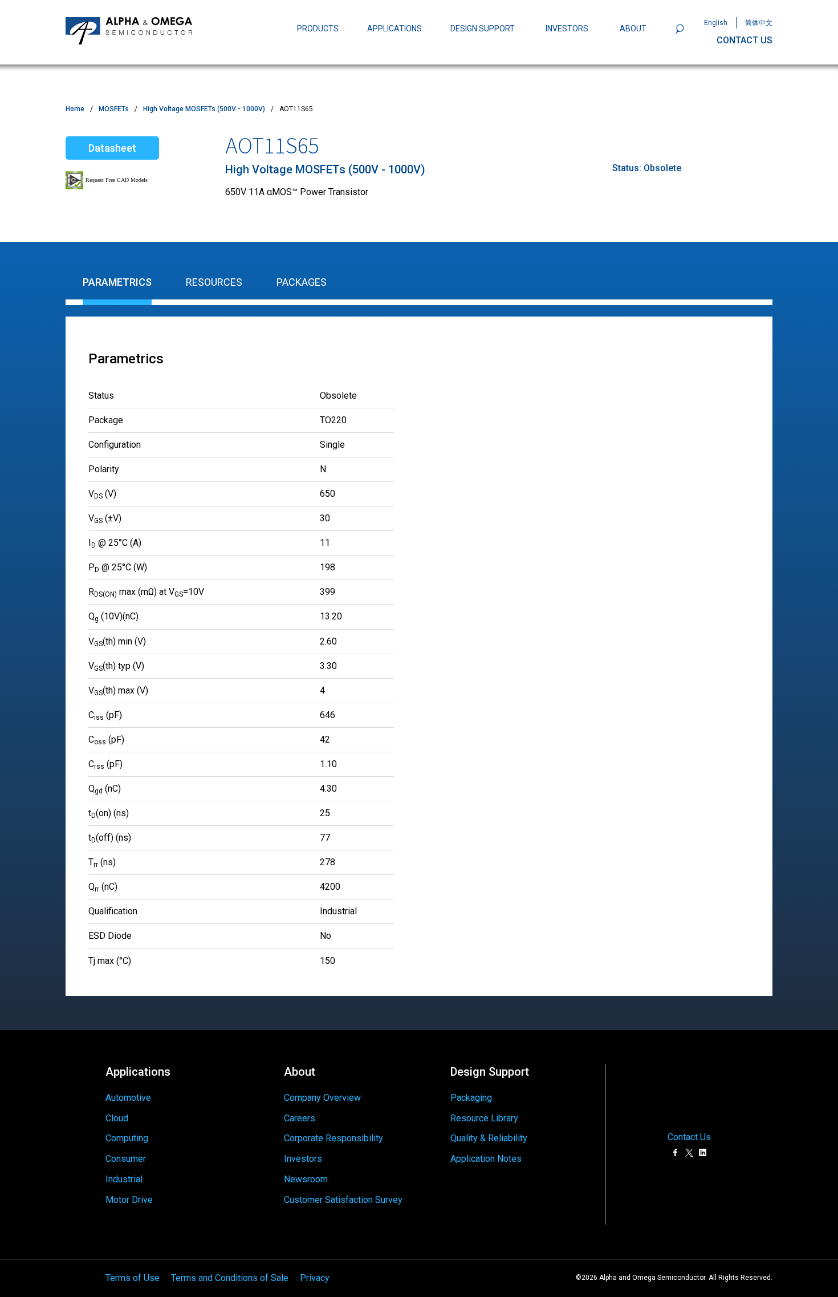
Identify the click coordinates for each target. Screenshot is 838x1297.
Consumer (125, 1158)
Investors (303, 1158)
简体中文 (758, 23)
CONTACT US (744, 40)
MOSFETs (114, 109)
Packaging (471, 1097)
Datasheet (112, 148)
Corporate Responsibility (333, 1138)
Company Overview (322, 1097)
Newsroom (306, 1179)
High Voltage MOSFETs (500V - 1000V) (204, 109)
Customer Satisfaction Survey (343, 1199)
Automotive (128, 1097)
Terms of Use (132, 1277)
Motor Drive (129, 1199)
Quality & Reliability (488, 1138)
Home (75, 109)
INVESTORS (567, 28)
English (715, 23)
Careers (299, 1118)
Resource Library (484, 1118)
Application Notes (486, 1158)
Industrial (124, 1179)
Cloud (116, 1118)
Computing (126, 1138)
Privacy (314, 1277)
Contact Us (689, 1137)
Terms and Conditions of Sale (229, 1277)
